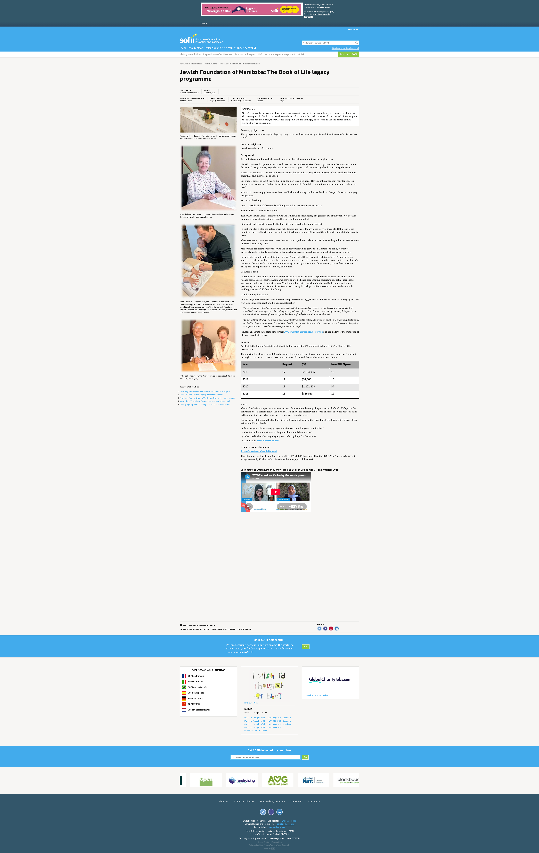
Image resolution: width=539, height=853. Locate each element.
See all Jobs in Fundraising (317, 695)
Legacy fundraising (192, 629)
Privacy (266, 845)
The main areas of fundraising (217, 64)
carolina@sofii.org (285, 824)
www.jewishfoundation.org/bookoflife (303, 331)
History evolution (190, 54)
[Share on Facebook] (325, 628)
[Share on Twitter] (319, 628)
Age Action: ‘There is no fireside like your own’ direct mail (205, 401)
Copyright (286, 845)
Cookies (259, 845)
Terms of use (275, 845)
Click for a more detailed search (345, 48)
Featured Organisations (273, 801)
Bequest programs (213, 629)
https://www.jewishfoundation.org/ (259, 451)
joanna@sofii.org (277, 827)
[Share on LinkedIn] (336, 628)
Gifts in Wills (229, 629)
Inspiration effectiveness (217, 54)
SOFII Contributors (244, 801)
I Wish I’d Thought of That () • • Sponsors (267, 717)
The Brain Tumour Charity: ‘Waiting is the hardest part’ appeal (207, 398)
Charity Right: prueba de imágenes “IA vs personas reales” (205, 404)
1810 (273, 848)
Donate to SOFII (349, 54)
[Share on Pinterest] (331, 628)
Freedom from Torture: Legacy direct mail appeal (201, 394)
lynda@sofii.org (288, 820)
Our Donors (297, 801)
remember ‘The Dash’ (268, 440)
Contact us (314, 801)
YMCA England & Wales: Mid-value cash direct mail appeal (205, 391)
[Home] (239, 39)
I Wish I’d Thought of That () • (262, 727)
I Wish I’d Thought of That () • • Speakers (267, 724)
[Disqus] (300, 575)
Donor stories (245, 629)
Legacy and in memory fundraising (246, 64)
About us (224, 801)
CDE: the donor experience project (276, 54)
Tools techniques (245, 54)
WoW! (301, 54)
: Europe (255, 730)
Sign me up (353, 29)
